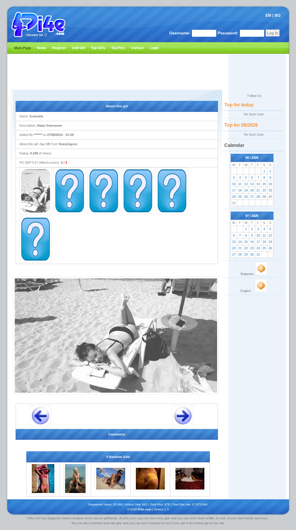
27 (252, 196)
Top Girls (98, 48)
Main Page (22, 48)
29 (264, 196)
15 (264, 184)
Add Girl (78, 48)
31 (258, 254)
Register (59, 48)
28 (258, 196)
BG (278, 15)
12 (246, 184)
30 (252, 254)
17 (234, 190)
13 (252, 184)
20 (252, 190)
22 (264, 190)
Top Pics (118, 48)
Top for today (239, 104)
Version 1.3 (161, 509)
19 (246, 190)
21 (258, 190)
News (41, 48)
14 (258, 184)
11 (239, 184)
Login (154, 48)
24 (234, 196)
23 (270, 190)
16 (270, 184)
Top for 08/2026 (241, 125)
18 (240, 190)
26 (246, 196)
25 (240, 196)
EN (268, 15)
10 (234, 184)
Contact (137, 48)
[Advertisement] (110, 72)
